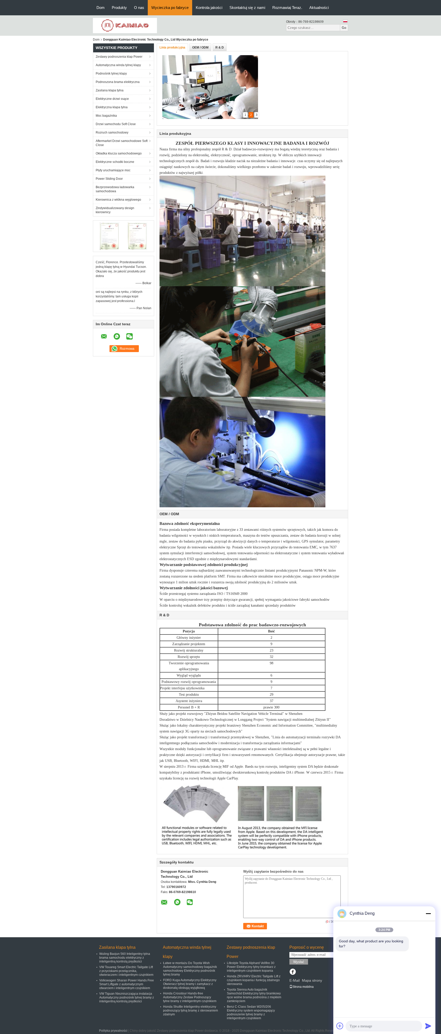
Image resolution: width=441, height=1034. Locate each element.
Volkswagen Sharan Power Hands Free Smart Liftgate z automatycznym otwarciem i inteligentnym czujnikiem (126, 984)
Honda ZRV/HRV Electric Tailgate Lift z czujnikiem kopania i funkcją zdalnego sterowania (253, 980)
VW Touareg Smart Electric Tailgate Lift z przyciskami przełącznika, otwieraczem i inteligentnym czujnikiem (126, 971)
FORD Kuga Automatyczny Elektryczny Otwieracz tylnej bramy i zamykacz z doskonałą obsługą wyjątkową (189, 984)
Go (344, 28)
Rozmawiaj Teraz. (287, 7)
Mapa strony (312, 980)
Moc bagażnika (106, 115)
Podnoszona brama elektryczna (118, 82)
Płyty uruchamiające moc (113, 170)
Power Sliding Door (109, 179)
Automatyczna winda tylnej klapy (118, 65)
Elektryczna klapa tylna (112, 107)
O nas (139, 7)
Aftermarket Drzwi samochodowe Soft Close (122, 143)
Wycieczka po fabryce (170, 7)
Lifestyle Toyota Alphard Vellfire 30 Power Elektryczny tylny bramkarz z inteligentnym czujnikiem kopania (251, 966)
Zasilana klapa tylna (110, 90)
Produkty (119, 7)
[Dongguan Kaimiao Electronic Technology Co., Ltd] (125, 25)
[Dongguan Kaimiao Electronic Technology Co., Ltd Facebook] (292, 972)
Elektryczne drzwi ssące (112, 99)
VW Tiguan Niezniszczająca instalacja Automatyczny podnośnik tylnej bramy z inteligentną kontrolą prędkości (126, 997)
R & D (219, 47)
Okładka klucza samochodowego (119, 153)
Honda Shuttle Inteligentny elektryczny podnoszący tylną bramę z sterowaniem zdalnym (190, 1010)
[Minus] (428, 913)
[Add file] (340, 1025)
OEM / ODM (200, 47)
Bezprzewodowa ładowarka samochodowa (115, 189)
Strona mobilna (303, 987)
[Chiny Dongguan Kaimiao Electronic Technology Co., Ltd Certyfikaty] (110, 236)
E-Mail (294, 980)
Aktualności (319, 7)
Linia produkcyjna (172, 47)
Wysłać (298, 962)
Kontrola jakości (209, 7)
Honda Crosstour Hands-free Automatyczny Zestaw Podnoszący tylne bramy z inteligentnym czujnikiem (189, 997)
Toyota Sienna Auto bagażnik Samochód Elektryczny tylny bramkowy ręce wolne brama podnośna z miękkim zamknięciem (254, 995)
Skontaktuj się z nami (247, 7)
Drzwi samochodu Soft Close (116, 124)
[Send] (428, 1025)
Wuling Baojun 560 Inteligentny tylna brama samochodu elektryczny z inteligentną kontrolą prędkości (124, 957)
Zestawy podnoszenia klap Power (119, 56)
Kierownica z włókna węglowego (118, 199)
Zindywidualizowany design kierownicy (115, 210)
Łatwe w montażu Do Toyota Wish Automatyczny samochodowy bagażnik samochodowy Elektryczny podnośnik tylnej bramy (190, 968)
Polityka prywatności (113, 1030)
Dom (100, 7)
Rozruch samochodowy (112, 132)
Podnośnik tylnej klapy (111, 73)
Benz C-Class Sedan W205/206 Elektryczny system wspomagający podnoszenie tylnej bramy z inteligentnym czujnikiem (251, 1012)
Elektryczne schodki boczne (115, 162)
